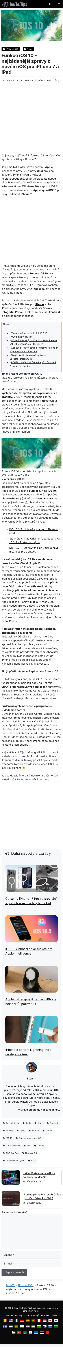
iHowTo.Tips (20, 1308)
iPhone (39, 304)
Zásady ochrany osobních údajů (22, 1315)
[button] (50, 4)
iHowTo (10, 1285)
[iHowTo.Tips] (14, 4)
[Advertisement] (31, 117)
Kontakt (45, 1315)
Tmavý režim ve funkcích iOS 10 (29, 333)
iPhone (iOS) (25, 1285)
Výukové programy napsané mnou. (38, 1109)
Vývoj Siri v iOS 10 (21, 336)
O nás (54, 1315)
